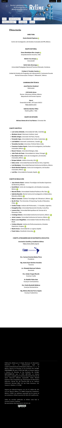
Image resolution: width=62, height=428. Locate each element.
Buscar (32, 22)
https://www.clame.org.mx (31, 243)
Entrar (59, 1)
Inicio (4, 19)
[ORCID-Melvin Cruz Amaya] (37, 59)
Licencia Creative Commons (12, 401)
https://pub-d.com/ (31, 104)
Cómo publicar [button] (38, 19)
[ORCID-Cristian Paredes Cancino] (39, 71)
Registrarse (52, 1)
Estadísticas (23, 22)
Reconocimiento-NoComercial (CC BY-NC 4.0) (17, 403)
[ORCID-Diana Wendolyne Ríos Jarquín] (40, 52)
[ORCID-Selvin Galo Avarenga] (37, 65)
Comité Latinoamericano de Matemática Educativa (19, 367)
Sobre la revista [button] (14, 19)
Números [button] (27, 19)
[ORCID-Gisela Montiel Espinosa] (38, 38)
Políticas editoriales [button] (9, 22)
